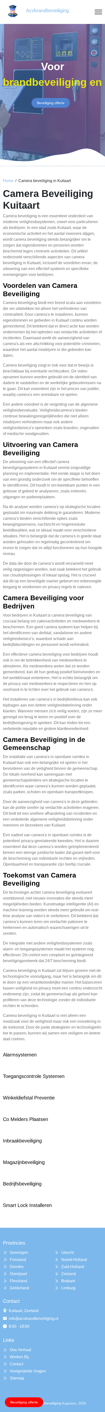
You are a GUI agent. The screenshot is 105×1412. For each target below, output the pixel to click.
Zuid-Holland (72, 1267)
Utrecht (67, 1252)
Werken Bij (19, 1357)
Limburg (67, 1288)
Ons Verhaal (20, 1350)
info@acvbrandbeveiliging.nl (33, 1318)
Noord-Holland (73, 1260)
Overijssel (18, 1274)
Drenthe (16, 1267)
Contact (16, 1364)
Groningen (18, 1252)
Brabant (67, 1281)
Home (8, 181)
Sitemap (16, 1378)
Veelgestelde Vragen (27, 1371)
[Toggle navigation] (98, 12)
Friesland (17, 1260)
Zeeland (68, 1274)
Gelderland (19, 1288)
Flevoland (18, 1281)
